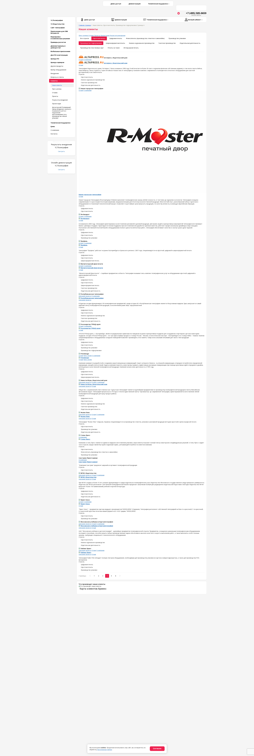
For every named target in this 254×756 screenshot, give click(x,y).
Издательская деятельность (190, 43)
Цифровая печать (115, 38)
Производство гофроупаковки (91, 43)
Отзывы (54, 93)
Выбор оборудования (58, 70)
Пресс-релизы (56, 89)
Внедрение (55, 73)
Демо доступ (116, 4)
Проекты (55, 96)
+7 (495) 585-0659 (196, 13)
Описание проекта (85, 296)
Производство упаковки (177, 38)
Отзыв (81, 60)
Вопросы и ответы (57, 77)
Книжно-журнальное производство (141, 43)
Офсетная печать (99, 38)
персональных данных (104, 750)
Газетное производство (167, 43)
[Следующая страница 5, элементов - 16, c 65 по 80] (120, 576)
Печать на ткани (114, 48)
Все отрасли (84, 38)
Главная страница (85, 25)
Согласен (157, 749)
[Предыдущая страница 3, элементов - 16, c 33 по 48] (90, 576)
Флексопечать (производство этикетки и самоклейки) (145, 38)
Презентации (56, 104)
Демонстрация (134, 4)
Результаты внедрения (60, 100)
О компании (55, 130)
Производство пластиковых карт (92, 48)
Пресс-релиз (87, 356)
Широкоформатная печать (115, 43)
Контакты (54, 134)
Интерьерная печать (131, 48)
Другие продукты (57, 66)
